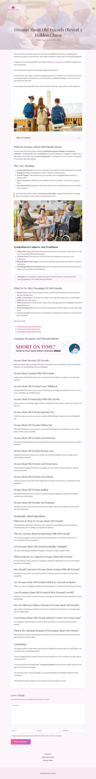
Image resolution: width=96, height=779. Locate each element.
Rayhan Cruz (41, 40)
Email (39, 731)
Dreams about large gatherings (28, 329)
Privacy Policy (48, 760)
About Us (48, 754)
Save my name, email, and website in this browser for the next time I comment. (37, 736)
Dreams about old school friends (29, 326)
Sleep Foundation (56, 62)
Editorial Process (48, 757)
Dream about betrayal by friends (29, 332)
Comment (16, 705)
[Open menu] (94, 8)
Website (66, 731)
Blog (48, 25)
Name (14, 731)
